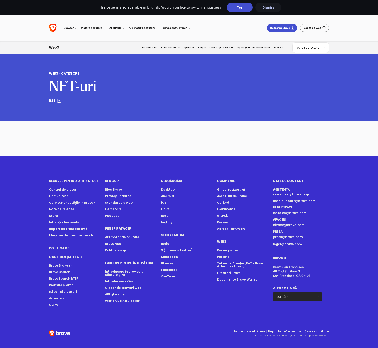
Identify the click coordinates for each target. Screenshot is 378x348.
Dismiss (268, 7)
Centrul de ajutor (63, 189)
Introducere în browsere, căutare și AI (125, 273)
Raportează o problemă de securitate (298, 331)
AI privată (115, 28)
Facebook (169, 270)
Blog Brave (113, 189)
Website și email (62, 285)
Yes (239, 7)
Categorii (70, 73)
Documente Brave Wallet (237, 279)
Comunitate (59, 196)
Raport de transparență (68, 229)
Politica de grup (118, 250)
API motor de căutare (142, 28)
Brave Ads (113, 243)
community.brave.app (291, 194)
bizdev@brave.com (288, 225)
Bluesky (167, 263)
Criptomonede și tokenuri (215, 47)
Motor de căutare (91, 28)
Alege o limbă (285, 288)
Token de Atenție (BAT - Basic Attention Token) (240, 265)
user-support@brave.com (294, 201)
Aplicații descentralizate (253, 47)
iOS (163, 202)
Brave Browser (60, 265)
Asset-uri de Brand (232, 196)
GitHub (222, 216)
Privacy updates (118, 196)
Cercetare (113, 209)
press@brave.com (288, 237)
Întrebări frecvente (64, 222)
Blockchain (149, 47)
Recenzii (223, 222)
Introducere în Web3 (121, 281)
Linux (165, 209)
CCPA (53, 305)
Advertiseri (58, 298)
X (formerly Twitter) (177, 250)
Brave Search (59, 272)
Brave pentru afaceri (174, 28)
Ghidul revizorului (231, 189)
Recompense (227, 250)
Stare (53, 216)
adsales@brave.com (295, 213)
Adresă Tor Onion (231, 229)
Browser (69, 28)
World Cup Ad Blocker (122, 301)
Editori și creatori (63, 291)
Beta (165, 216)
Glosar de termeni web (123, 288)
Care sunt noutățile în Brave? (72, 202)
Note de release (61, 209)
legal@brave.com (287, 244)
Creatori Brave (229, 273)
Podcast (112, 216)
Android (167, 196)
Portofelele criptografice (177, 47)
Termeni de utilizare (249, 331)
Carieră (223, 202)
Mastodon (169, 257)
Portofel (223, 257)
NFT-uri (279, 47)
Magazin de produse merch (71, 235)
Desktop (168, 189)
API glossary (115, 294)
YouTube (168, 276)
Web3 (54, 47)
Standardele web (119, 202)
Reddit (166, 243)
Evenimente (226, 209)
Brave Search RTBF (64, 278)
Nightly (166, 222)
